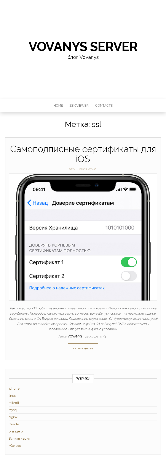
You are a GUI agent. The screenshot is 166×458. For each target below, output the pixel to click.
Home (58, 106)
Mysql (13, 410)
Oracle (14, 424)
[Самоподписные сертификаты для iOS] (83, 237)
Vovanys (75, 336)
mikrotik (15, 403)
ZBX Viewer (79, 106)
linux (72, 168)
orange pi (16, 431)
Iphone (14, 389)
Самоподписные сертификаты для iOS (83, 154)
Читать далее (83, 348)
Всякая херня (86, 168)
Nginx (13, 417)
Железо (15, 446)
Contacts (104, 106)
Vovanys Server (83, 46)
